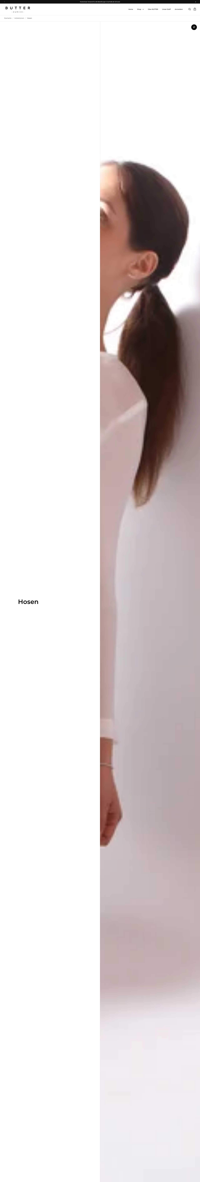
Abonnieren (140, 601)
